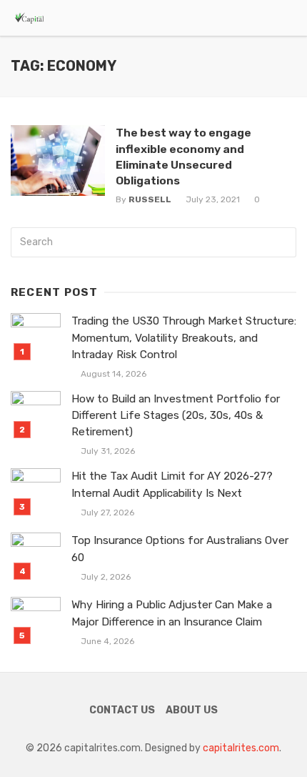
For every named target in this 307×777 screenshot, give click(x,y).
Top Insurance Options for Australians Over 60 (179, 548)
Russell (150, 199)
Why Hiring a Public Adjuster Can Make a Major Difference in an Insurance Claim (171, 613)
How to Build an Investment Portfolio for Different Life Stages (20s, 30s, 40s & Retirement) (175, 415)
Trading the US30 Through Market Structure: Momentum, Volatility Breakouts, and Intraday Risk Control (183, 337)
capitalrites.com (241, 748)
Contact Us (122, 710)
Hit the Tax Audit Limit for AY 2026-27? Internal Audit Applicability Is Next (172, 484)
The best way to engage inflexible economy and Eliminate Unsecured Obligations (183, 156)
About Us (192, 710)
